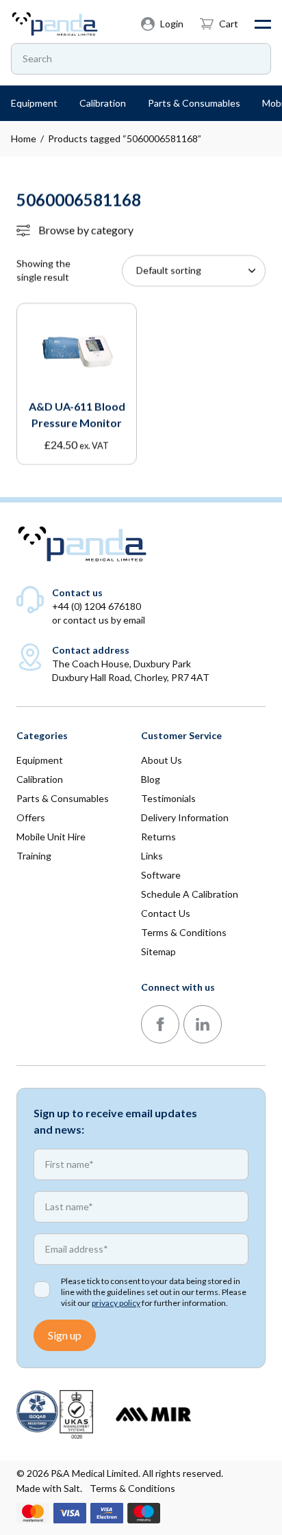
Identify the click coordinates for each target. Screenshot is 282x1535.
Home (23, 138)
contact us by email (104, 620)
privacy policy (116, 1303)
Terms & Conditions (132, 1488)
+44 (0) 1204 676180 (96, 606)
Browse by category (85, 230)
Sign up (64, 1335)
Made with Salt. (49, 1488)
